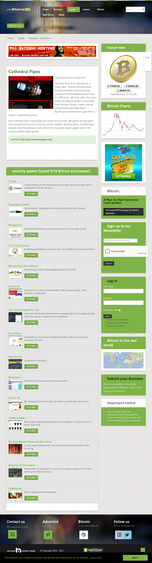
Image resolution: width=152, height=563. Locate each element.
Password (108, 298)
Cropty (12, 181)
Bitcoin (100, 9)
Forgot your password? (117, 319)
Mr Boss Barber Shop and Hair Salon (30, 441)
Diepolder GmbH (18, 204)
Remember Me (110, 310)
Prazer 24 (14, 397)
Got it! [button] (135, 557)
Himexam (14, 377)
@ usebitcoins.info (17, 526)
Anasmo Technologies (21, 465)
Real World (48, 15)
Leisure (86, 9)
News (61, 15)
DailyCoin (14, 286)
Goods (72, 9)
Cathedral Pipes (24, 71)
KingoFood (15, 225)
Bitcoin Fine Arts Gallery (23, 265)
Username (108, 286)
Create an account (115, 326)
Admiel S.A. (15, 356)
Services (58, 9)
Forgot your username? (117, 323)
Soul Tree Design (18, 245)
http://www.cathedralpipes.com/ (36, 139)
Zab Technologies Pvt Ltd (23, 309)
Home (46, 9)
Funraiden (14, 333)
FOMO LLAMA (16, 418)
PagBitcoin (15, 488)
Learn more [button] (96, 557)
